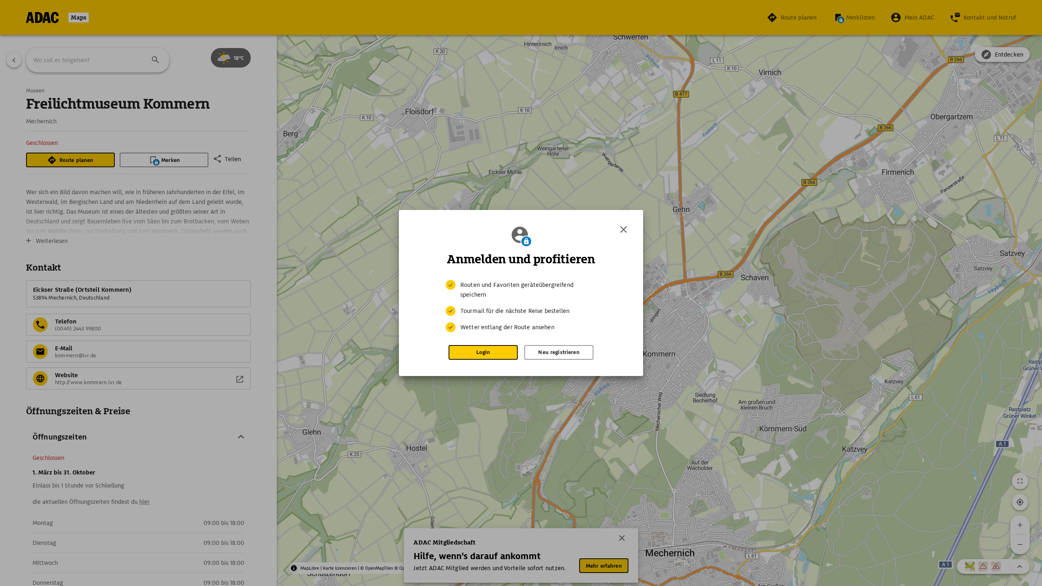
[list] (521, 306)
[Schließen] (623, 229)
